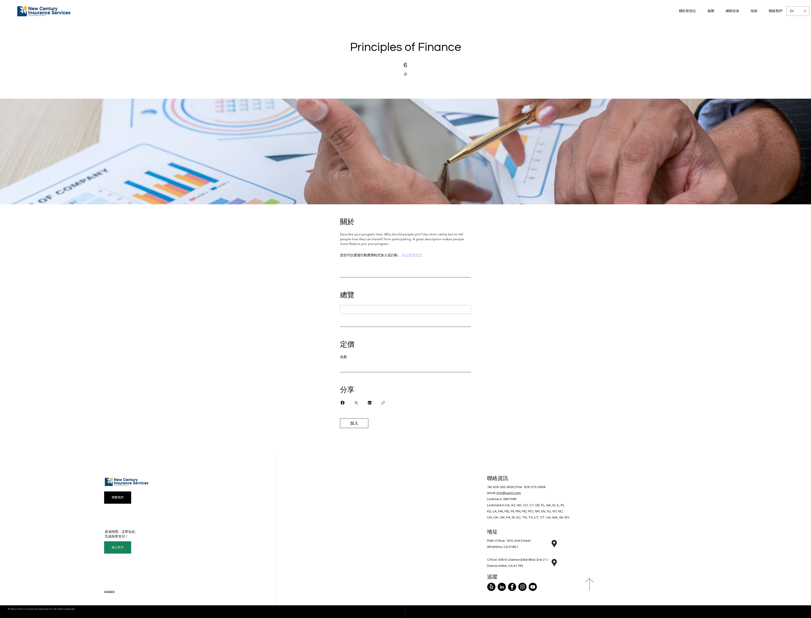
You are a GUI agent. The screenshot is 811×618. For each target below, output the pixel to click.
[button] (729, 11)
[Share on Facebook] (342, 402)
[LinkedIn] (502, 587)
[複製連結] (383, 402)
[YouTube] (533, 587)
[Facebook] (512, 587)
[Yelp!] (491, 587)
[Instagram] (522, 587)
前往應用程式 (412, 255)
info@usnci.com (509, 493)
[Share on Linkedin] (369, 402)
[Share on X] (356, 402)
